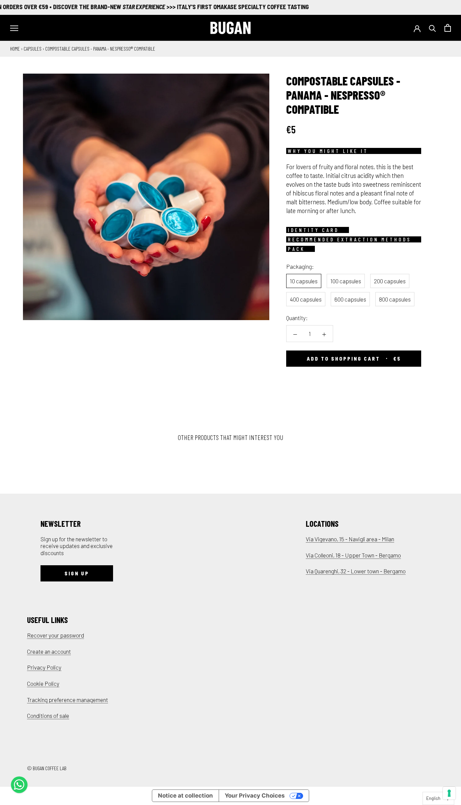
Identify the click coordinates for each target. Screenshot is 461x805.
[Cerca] (432, 27)
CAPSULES (33, 48)
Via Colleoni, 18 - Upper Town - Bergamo (353, 555)
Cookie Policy (43, 683)
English (433, 798)
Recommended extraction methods (349, 239)
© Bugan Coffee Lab (46, 768)
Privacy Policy (44, 667)
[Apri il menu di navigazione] (14, 28)
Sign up (76, 573)
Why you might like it (328, 151)
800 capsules (395, 299)
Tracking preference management (67, 699)
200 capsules (390, 281)
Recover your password (55, 635)
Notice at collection (185, 795)
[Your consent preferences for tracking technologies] (449, 793)
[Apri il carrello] (447, 28)
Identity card (313, 230)
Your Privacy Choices (255, 795)
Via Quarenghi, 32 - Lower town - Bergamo (356, 571)
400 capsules (306, 299)
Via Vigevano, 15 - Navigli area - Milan (350, 539)
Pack (296, 249)
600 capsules (350, 299)
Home (15, 48)
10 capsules (304, 281)
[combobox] (438, 798)
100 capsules (345, 281)
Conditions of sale (48, 715)
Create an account (49, 651)
